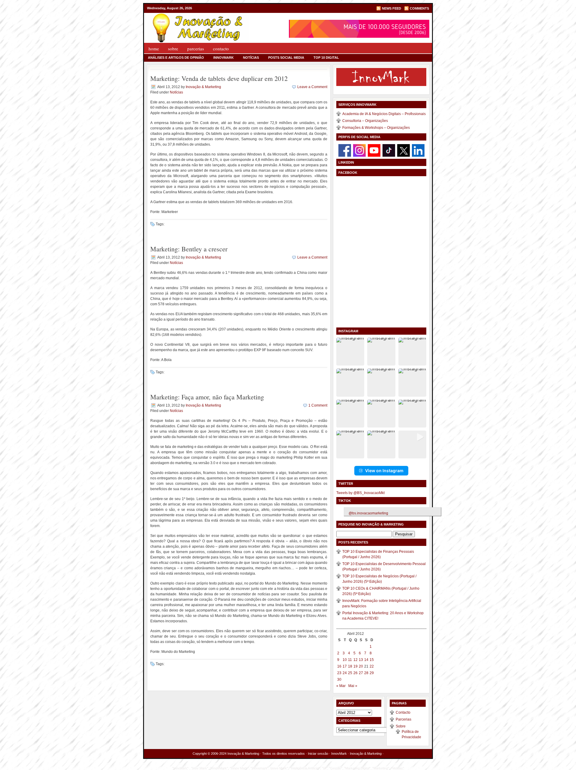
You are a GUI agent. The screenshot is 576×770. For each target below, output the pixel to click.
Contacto (221, 49)
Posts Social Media (286, 57)
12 (355, 660)
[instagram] (359, 150)
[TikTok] (389, 150)
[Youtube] (374, 150)
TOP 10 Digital (326, 57)
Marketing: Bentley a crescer (188, 248)
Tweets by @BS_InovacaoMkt (360, 493)
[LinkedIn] (418, 150)
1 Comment (317, 405)
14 (366, 660)
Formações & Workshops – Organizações (376, 128)
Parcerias (195, 49)
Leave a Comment (312, 87)
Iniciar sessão (318, 753)
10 (345, 660)
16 (339, 666)
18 (350, 666)
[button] (350, 352)
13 (361, 660)
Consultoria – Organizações (365, 121)
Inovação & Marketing (203, 87)
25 (350, 673)
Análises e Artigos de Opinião (176, 57)
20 (361, 666)
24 (345, 673)
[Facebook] (345, 150)
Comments (419, 8)
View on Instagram (384, 470)
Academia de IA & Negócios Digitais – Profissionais (384, 114)
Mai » (352, 686)
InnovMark (223, 57)
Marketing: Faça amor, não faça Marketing (207, 396)
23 (339, 673)
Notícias (251, 57)
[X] (403, 150)
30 (339, 679)
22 (372, 666)
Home (153, 49)
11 (350, 660)
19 (355, 666)
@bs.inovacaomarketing (368, 513)
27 (361, 673)
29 (372, 673)
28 (366, 673)
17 (345, 666)
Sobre (173, 49)
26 (355, 673)
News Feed (391, 8)
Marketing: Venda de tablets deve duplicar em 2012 (219, 78)
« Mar (341, 686)
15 (372, 660)
